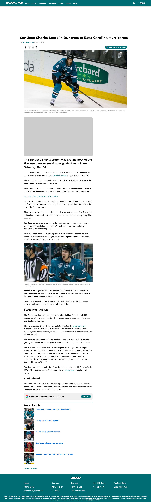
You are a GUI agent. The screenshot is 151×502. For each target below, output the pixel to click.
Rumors (34, 3)
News (27, 3)
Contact (74, 483)
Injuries (68, 3)
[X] (134, 3)
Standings (52, 3)
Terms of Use (76, 487)
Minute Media (13, 496)
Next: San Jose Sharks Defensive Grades (41, 196)
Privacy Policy (57, 487)
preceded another (59, 175)
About (26, 483)
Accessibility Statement (33, 491)
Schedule (43, 3)
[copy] (36, 47)
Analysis (34, 468)
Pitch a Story (29, 487)
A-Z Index (55, 491)
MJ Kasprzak (28, 42)
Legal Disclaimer (120, 487)
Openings (55, 483)
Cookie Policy (98, 487)
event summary (79, 326)
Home (26, 468)
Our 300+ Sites (99, 483)
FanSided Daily (120, 483)
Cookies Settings (78, 491)
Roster (61, 3)
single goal (69, 370)
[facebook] (138, 3)
